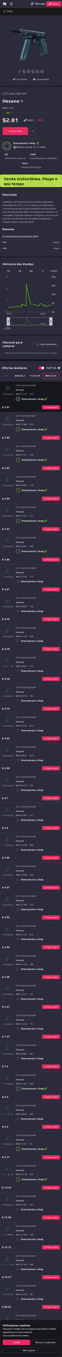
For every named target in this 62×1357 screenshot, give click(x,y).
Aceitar (16, 1342)
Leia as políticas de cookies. (16, 1335)
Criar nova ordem (48, 344)
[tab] (20, 376)
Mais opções (29, 1350)
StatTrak (51, 367)
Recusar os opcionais (45, 1342)
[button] (41, 79)
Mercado (40, 3)
